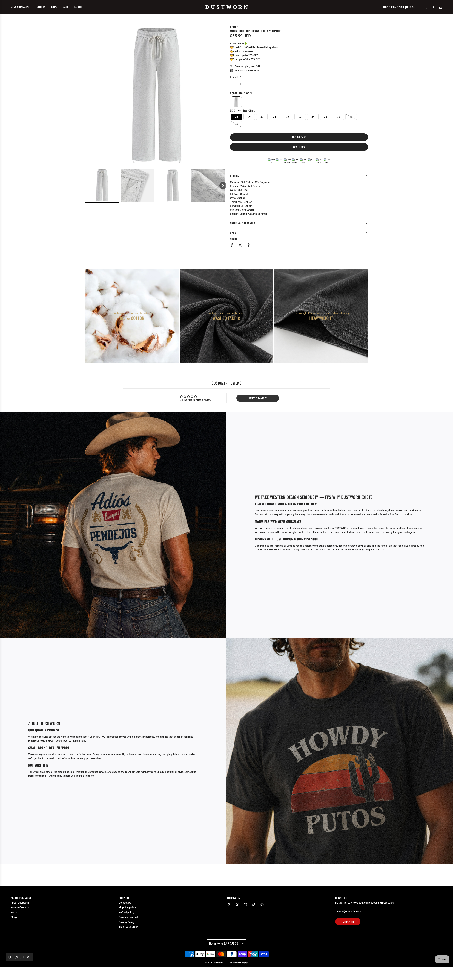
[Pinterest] (254, 905)
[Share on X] (240, 245)
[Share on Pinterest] (248, 245)
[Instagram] (245, 905)
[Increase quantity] (247, 84)
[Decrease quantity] (234, 84)
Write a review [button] (257, 398)
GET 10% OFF (16, 957)
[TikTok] (262, 905)
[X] (237, 905)
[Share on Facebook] (232, 245)
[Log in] (433, 7)
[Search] (425, 7)
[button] (102, 186)
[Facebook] (229, 905)
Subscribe (347, 921)
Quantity (235, 77)
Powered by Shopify (238, 963)
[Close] (28, 957)
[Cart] (441, 7)
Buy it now (299, 146)
